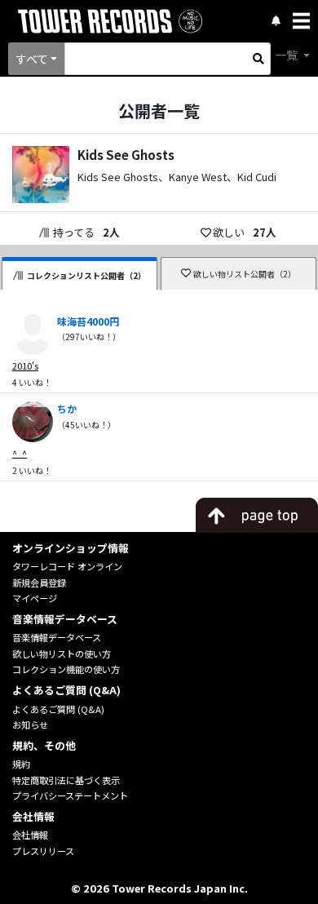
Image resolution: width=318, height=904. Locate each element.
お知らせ (30, 724)
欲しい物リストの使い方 (61, 653)
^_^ (19, 452)
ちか (67, 408)
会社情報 (30, 834)
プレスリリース (43, 850)
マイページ (34, 598)
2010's (25, 365)
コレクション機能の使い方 (66, 669)
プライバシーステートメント (70, 795)
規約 (21, 763)
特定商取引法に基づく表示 (66, 780)
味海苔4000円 (88, 321)
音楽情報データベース (56, 637)
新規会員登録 (39, 582)
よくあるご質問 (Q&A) (58, 709)
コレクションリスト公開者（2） (86, 275)
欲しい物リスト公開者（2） (244, 274)
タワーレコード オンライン (67, 566)
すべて (31, 59)
